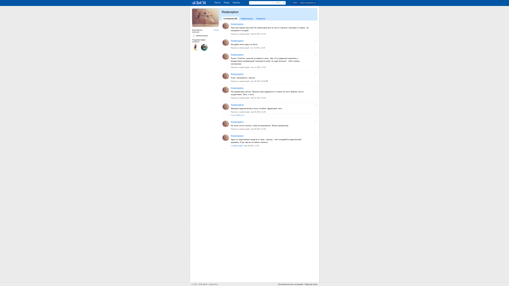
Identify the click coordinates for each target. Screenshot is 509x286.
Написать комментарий (240, 34)
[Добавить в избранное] (315, 24)
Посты (278, 2)
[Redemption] (225, 26)
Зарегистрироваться (308, 3)
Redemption (237, 24)
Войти (295, 3)
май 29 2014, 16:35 (258, 112)
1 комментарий (237, 146)
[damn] (204, 48)
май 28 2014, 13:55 (251, 146)
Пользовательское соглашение (290, 284)
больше (216, 30)
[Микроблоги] (199, 3)
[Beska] (196, 48)
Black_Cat (240, 115)
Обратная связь (311, 284)
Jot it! (205, 284)
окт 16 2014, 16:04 (258, 48)
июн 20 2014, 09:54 (258, 81)
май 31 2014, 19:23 (258, 98)
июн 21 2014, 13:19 (258, 67)
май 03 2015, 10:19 (258, 34)
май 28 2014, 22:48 (258, 129)
